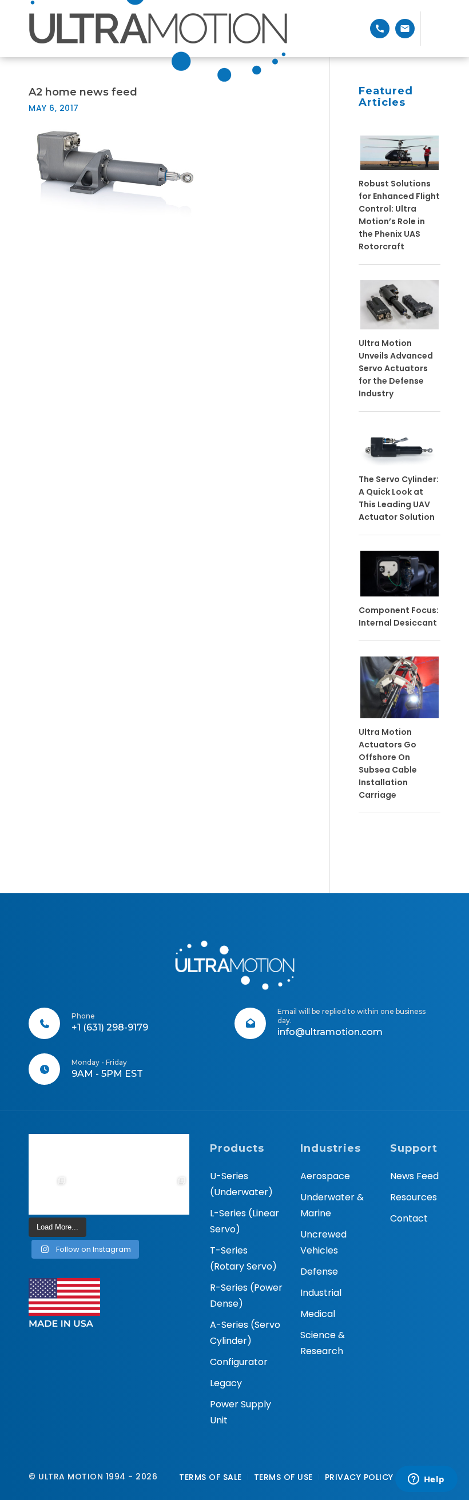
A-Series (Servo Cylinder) (245, 1332)
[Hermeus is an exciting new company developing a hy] (169, 1194)
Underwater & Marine (332, 1205)
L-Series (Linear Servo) (244, 1221)
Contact (409, 1218)
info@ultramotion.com (330, 1031)
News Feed (414, 1176)
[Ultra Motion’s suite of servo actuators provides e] (89, 1154)
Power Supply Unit (240, 1412)
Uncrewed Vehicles (323, 1242)
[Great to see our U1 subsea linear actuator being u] (169, 1154)
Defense (319, 1271)
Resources (413, 1197)
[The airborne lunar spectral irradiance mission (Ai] (129, 1194)
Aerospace (325, 1176)
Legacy (226, 1383)
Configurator (239, 1361)
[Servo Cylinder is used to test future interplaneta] (49, 1194)
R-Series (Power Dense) (246, 1295)
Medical (317, 1313)
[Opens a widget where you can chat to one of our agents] (426, 1480)
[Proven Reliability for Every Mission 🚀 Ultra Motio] (49, 1154)
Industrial (320, 1292)
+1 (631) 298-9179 (109, 1027)
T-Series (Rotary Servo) (243, 1258)
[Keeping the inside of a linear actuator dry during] (129, 1154)
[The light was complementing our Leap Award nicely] (89, 1194)
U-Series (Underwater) (241, 1184)
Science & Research (322, 1343)
